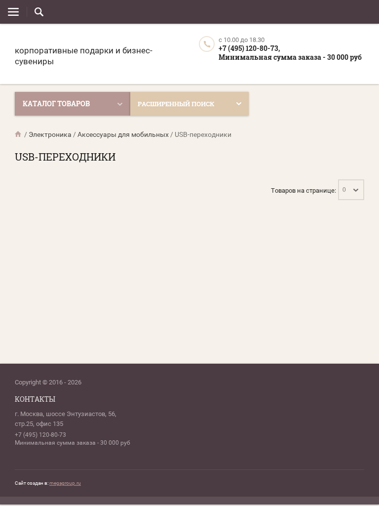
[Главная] (19, 134)
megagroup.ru (65, 483)
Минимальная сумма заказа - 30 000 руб (290, 57)
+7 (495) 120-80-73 (40, 434)
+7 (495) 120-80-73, (249, 48)
